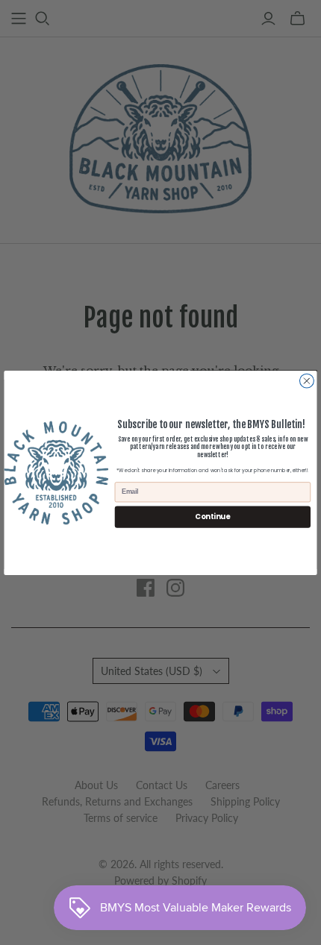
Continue (212, 516)
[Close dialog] (307, 381)
